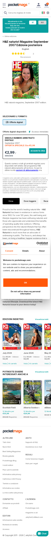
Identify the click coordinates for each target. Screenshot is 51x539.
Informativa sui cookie (11, 488)
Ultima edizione (10, 36)
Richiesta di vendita (10, 525)
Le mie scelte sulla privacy (13, 493)
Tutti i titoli (6, 442)
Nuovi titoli (7, 447)
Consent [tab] (9, 251)
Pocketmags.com (32, 508)
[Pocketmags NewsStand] (17, 5)
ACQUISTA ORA (37, 151)
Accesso (6, 529)
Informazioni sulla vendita (12, 520)
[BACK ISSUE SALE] (12, 349)
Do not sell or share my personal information (25, 292)
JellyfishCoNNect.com (34, 517)
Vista (5, 363)
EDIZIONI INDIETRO (13, 319)
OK (25, 283)
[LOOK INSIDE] (25, 98)
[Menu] (4, 4)
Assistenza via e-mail (34, 447)
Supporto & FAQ (32, 442)
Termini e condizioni (10, 484)
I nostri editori (8, 465)
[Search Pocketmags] (5, 13)
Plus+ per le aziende (10, 470)
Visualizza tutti (41, 319)
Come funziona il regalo (35, 459)
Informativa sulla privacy (12, 474)
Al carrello (12, 363)
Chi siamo (29, 503)
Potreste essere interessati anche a (15, 371)
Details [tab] (25, 251)
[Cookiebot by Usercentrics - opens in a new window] (36, 243)
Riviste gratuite (8, 456)
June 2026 (29, 353)
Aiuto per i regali (32, 463)
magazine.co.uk (32, 513)
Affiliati (5, 508)
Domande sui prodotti (11, 503)
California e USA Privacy (12, 479)
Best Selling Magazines (12, 451)
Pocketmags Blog (9, 461)
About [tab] (42, 251)
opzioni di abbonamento (27, 170)
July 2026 (7, 353)
